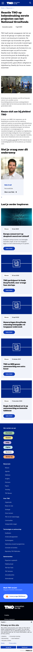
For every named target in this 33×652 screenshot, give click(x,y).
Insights (7, 478)
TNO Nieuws (8, 493)
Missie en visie (9, 506)
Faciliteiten (8, 533)
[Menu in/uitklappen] (2, 3)
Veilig (7, 442)
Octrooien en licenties (11, 547)
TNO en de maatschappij (12, 517)
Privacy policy (12, 643)
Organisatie (8, 502)
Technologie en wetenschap (12, 529)
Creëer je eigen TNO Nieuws (17, 596)
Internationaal (9, 578)
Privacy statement (9, 619)
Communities (9, 520)
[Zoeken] (30, 3)
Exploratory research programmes (15, 544)
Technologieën (9, 540)
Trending (7, 489)
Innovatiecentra (9, 575)
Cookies (6, 615)
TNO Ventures (9, 571)
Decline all (24, 647)
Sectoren (9, 452)
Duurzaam (9, 433)
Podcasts (7, 482)
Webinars (7, 475)
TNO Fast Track (9, 567)
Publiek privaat (9, 564)
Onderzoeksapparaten (11, 537)
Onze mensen (9, 513)
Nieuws (7, 468)
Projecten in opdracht (11, 560)
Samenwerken (7, 556)
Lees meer (9, 249)
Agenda (7, 471)
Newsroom (6, 464)
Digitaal (8, 447)
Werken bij (9, 457)
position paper (12, 140)
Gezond (8, 437)
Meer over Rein (9, 192)
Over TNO (6, 498)
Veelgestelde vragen (11, 524)
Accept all (8, 647)
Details (2, 643)
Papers (7, 486)
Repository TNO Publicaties (12, 551)
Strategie (7, 509)
